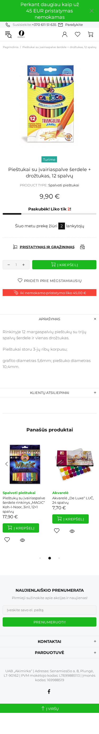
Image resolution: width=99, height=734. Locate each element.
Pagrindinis (10, 47)
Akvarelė (60, 493)
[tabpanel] (25, 498)
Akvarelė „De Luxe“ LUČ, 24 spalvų (73, 500)
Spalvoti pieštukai (63, 185)
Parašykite (74, 24)
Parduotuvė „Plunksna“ (21, 34)
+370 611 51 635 (44, 24)
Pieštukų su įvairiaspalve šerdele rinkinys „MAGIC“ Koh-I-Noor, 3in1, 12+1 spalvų (24, 505)
